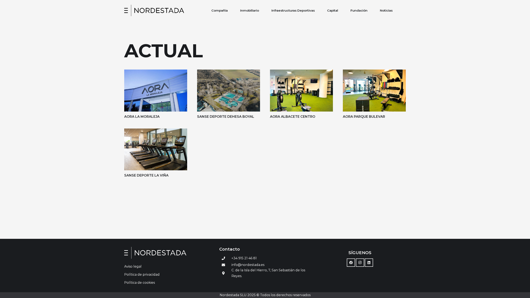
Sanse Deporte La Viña (146, 175)
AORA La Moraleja (142, 117)
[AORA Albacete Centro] (301, 91)
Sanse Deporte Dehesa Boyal (225, 117)
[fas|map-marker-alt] (223, 273)
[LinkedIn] (369, 262)
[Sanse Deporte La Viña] (155, 150)
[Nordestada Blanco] (170, 253)
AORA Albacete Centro (292, 117)
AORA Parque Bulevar (364, 117)
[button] (230, 10)
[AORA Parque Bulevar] (374, 91)
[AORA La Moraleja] (155, 91)
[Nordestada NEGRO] (154, 10)
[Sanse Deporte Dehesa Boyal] (228, 91)
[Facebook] (351, 262)
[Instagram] (360, 262)
